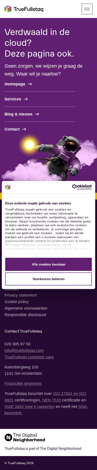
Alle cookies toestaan (48, 264)
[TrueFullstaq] (24, 9)
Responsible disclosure (25, 315)
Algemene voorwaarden (26, 308)
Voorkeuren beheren (48, 279)
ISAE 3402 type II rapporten (30, 406)
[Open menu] (87, 9)
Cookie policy (17, 301)
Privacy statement (21, 295)
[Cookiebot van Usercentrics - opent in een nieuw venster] (72, 187)
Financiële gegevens (23, 383)
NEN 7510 (51, 400)
